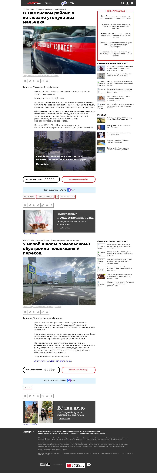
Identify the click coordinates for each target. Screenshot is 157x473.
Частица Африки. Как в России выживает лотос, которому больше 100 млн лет (120, 268)
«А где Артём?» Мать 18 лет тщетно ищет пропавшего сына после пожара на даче (119, 261)
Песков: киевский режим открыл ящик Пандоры (118, 126)
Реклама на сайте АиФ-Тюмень (49, 431)
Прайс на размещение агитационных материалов (81, 431)
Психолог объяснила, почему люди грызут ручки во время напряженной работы (116, 54)
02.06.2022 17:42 (28, 9)
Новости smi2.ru (30, 233)
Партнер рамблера (58, 464)
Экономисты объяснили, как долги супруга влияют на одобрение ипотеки (115, 26)
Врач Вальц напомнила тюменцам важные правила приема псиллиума (115, 17)
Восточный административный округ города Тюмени (42, 307)
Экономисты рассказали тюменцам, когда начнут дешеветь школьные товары (116, 35)
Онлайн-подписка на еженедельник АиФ (53, 433)
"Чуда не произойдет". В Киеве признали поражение (117, 141)
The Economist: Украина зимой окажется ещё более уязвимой (118, 148)
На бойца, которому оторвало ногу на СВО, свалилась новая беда (119, 118)
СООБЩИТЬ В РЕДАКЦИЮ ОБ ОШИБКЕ (93, 433)
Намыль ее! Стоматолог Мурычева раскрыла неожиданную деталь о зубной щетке (119, 91)
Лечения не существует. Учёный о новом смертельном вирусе (119, 75)
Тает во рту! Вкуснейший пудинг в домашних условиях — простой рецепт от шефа (119, 276)
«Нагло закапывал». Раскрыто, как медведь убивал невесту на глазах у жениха (120, 83)
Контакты (74, 433)
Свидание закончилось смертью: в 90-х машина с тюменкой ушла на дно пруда (61, 158)
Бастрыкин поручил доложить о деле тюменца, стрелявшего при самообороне (116, 45)
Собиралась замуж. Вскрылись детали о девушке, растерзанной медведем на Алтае (119, 246)
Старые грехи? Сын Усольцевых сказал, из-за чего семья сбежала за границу (120, 253)
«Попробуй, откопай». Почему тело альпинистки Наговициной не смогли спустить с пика (120, 68)
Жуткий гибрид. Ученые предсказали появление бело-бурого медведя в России (120, 106)
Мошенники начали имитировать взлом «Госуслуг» (119, 133)
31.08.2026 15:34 (28, 240)
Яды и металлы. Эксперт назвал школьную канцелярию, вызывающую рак (118, 98)
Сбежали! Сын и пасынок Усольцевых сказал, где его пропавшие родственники (120, 284)
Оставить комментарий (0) (78, 179)
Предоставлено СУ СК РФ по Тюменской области (41, 76)
